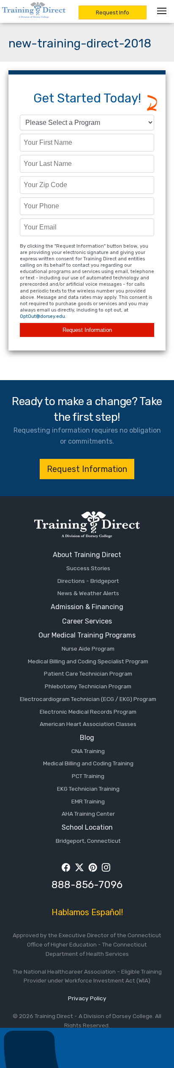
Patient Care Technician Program (88, 673)
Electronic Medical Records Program (88, 711)
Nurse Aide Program (88, 648)
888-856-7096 (87, 885)
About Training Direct (87, 555)
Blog (87, 738)
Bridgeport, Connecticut (88, 840)
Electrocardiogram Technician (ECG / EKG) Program (88, 698)
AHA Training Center (88, 813)
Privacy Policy (87, 998)
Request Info (112, 12)
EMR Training (88, 801)
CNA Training (88, 751)
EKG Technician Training (88, 788)
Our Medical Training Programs (87, 635)
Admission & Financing (87, 607)
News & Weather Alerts (88, 593)
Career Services (87, 621)
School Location (87, 827)
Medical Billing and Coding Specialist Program (88, 661)
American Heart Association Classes (88, 723)
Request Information (87, 330)
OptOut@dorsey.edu (42, 316)
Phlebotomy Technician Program (88, 686)
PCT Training (88, 776)
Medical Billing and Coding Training (88, 763)
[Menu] (163, 11)
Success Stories (88, 568)
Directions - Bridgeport (88, 580)
